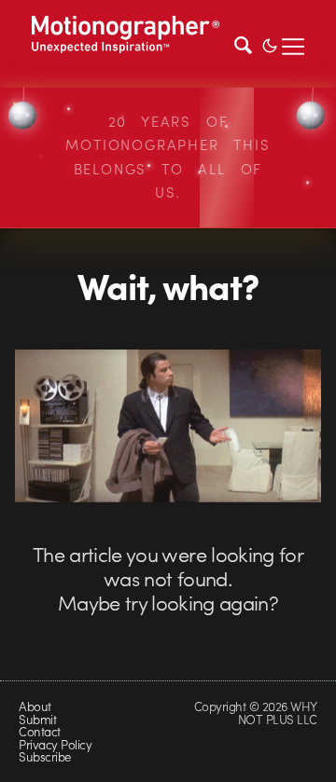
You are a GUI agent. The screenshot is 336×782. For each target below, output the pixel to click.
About (34, 706)
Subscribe (44, 756)
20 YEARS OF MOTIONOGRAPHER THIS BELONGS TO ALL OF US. (167, 157)
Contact (39, 731)
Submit (37, 719)
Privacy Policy (55, 744)
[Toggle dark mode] (269, 44)
